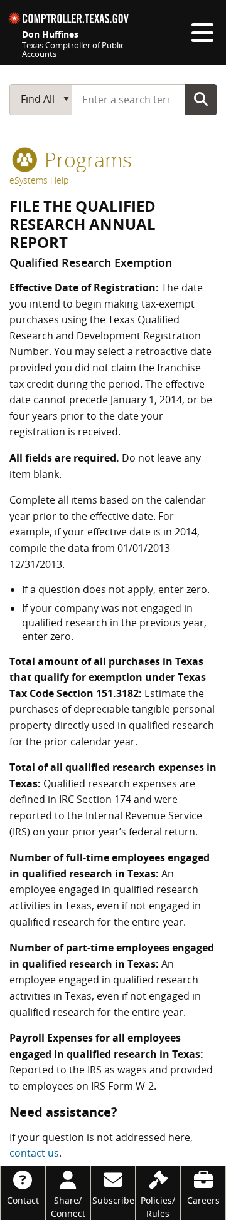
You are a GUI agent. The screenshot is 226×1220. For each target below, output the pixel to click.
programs (86, 159)
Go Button (201, 99)
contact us (34, 1153)
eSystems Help (38, 180)
